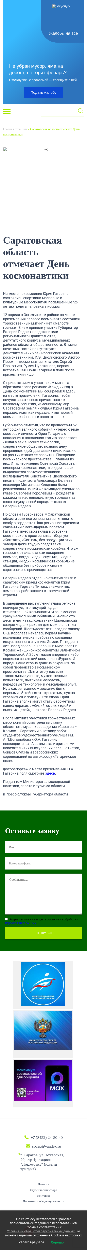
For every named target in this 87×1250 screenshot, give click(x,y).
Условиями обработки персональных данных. (41, 1231)
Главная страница (15, 129)
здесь (50, 773)
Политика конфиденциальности (43, 1201)
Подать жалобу (43, 92)
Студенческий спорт (43, 1190)
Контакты (43, 1195)
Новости (43, 1184)
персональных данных (20, 923)
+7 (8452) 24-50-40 (47, 1137)
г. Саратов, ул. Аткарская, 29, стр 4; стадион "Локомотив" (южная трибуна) (42, 1162)
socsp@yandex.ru (46, 1146)
